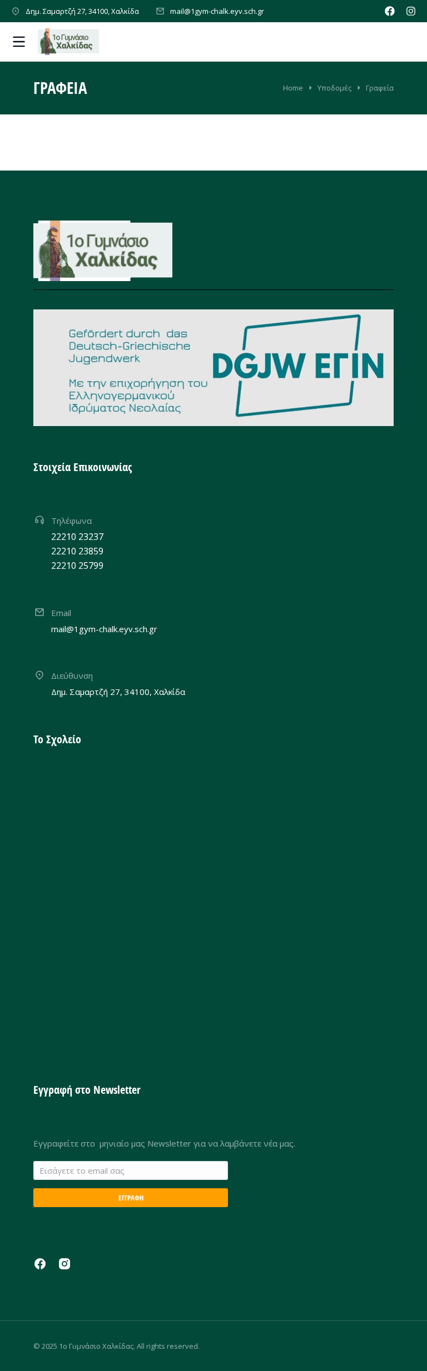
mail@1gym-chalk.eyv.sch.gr (217, 11)
